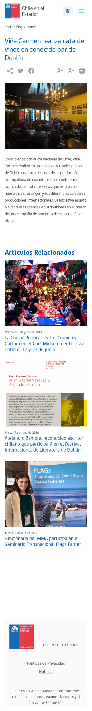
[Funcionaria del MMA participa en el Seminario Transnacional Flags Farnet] (46, 494)
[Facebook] (31, 70)
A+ (60, 70)
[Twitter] (20, 70)
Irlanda (31, 27)
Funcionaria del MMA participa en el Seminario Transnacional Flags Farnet (43, 541)
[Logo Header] (12, 11)
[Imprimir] (82, 70)
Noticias (46, 672)
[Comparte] (10, 70)
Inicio (9, 27)
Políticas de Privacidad (46, 663)
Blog (19, 27)
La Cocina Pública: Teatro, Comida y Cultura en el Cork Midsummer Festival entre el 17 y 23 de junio (45, 343)
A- (71, 70)
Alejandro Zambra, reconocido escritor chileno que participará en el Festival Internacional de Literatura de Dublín (44, 444)
